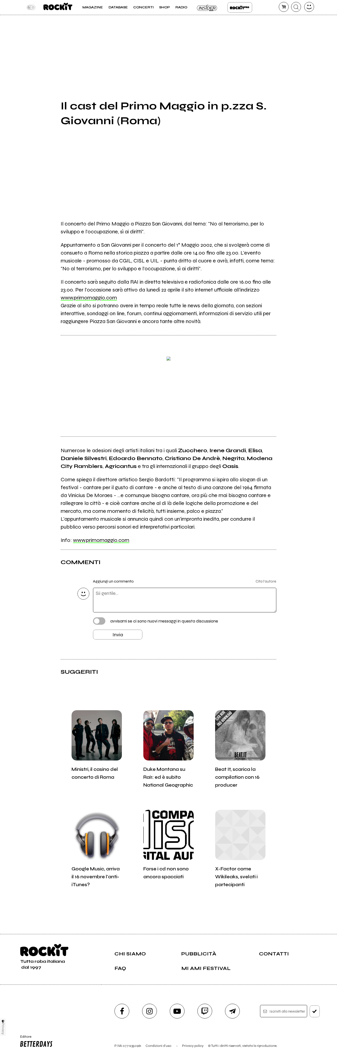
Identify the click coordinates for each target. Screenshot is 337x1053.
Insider (207, 7)
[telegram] (232, 1011)
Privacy (3, 1029)
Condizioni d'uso (158, 1046)
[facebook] (121, 1011)
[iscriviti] (315, 1011)
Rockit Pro (239, 7)
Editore (24, 1039)
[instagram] (149, 1011)
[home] (57, 7)
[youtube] (177, 1011)
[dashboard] (309, 7)
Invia (117, 635)
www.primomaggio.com (89, 297)
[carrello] (284, 7)
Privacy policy (193, 1046)
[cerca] (296, 7)
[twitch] (204, 1011)
